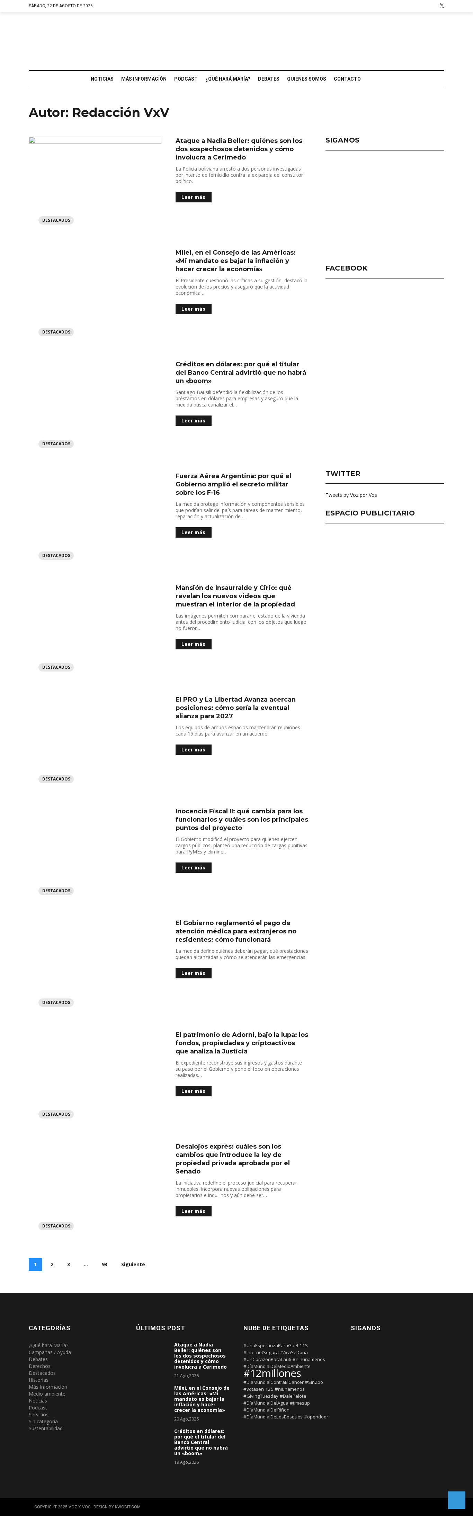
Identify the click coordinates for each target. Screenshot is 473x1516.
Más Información (144, 79)
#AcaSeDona (294, 1352)
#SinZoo (314, 1382)
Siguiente (133, 1264)
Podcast (186, 79)
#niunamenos (290, 1389)
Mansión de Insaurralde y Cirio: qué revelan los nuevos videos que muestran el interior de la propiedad (235, 596)
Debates (268, 79)
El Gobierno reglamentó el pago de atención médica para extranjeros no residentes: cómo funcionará (236, 931)
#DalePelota (293, 1396)
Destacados (56, 220)
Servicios (38, 1414)
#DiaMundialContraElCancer (273, 1382)
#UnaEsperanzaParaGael (270, 1345)
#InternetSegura (261, 1352)
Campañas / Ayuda (50, 1352)
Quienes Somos (306, 79)
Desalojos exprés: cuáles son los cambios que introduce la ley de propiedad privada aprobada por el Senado (233, 1159)
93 (104, 1264)
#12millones (272, 1373)
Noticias (102, 79)
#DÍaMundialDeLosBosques (273, 1417)
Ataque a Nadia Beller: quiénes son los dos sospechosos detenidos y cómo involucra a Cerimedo (239, 149)
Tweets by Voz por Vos (351, 495)
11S (304, 1345)
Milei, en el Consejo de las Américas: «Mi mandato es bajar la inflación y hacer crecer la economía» (236, 261)
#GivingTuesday (260, 1396)
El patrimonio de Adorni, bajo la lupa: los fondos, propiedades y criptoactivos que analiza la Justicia (242, 1043)
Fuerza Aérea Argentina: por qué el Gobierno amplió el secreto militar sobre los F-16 (233, 484)
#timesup (300, 1403)
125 (269, 1389)
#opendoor (316, 1417)
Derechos (40, 1366)
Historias (38, 1380)
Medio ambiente (47, 1393)
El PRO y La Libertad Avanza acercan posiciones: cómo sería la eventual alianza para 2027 (236, 708)
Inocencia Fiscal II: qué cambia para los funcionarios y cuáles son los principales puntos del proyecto (242, 819)
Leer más (193, 197)
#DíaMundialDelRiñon (266, 1410)
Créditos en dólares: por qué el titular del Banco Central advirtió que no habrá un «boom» (241, 372)
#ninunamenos (309, 1359)
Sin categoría (43, 1421)
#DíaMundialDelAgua (265, 1403)
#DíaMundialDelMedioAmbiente (277, 1366)
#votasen (253, 1389)
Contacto (347, 79)
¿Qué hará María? (227, 79)
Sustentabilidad (46, 1428)
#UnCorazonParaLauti (267, 1359)
